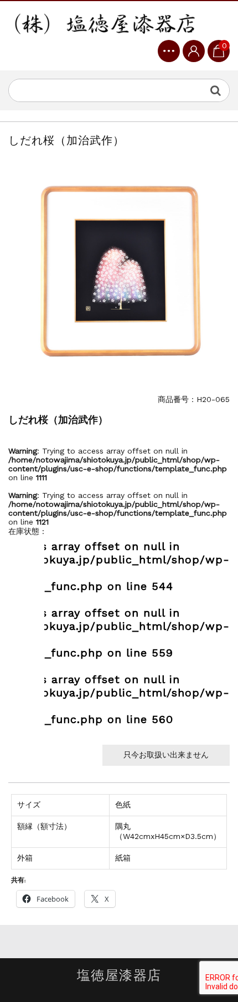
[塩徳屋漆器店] (105, 24)
